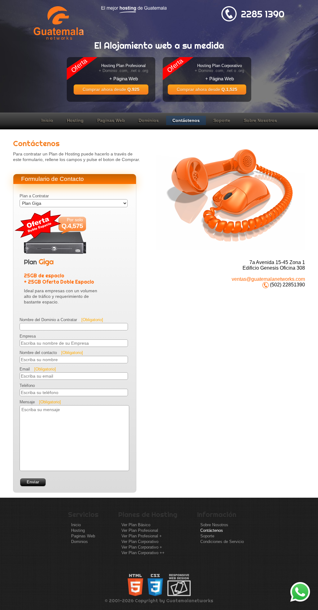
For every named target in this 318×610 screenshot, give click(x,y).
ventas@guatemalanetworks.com (268, 279)
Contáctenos (186, 120)
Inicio (47, 120)
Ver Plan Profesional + (141, 536)
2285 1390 (262, 14)
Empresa (28, 336)
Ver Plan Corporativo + (141, 547)
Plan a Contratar (34, 196)
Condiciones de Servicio (222, 541)
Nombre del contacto (51, 352)
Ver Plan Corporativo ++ (143, 552)
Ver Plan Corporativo (139, 541)
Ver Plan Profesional (139, 530)
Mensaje (40, 402)
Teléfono (27, 385)
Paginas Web (111, 120)
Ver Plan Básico (135, 525)
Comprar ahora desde (111, 89)
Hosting (75, 120)
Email (38, 369)
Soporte (221, 120)
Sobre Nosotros (260, 120)
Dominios (149, 120)
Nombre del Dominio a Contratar (61, 319)
